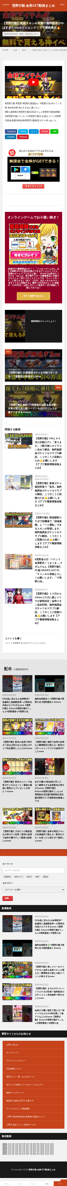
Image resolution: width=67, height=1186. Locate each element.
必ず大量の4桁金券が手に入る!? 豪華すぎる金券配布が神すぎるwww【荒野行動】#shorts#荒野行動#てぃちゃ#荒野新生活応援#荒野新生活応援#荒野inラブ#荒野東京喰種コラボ (49, 791)
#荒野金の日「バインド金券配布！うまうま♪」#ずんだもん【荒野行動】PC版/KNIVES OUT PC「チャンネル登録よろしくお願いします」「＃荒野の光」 (48, 570)
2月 (13, 1144)
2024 (4, 1148)
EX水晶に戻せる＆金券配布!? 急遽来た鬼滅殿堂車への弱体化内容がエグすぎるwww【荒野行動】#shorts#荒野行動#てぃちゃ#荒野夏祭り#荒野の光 (17, 705)
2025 (4, 1146)
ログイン (30, 643)
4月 (20, 1144)
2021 (4, 1154)
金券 (15, 50)
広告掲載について (14, 1069)
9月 (38, 1146)
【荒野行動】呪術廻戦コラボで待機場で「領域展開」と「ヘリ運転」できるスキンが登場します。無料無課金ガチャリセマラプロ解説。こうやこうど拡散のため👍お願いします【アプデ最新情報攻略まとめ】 (48, 532)
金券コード (19, 877)
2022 (4, 1152)
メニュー (33, 1184)
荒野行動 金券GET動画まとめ (33, 5)
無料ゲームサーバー (15, 1093)
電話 (46, 1184)
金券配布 (7, 877)
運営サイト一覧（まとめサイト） (21, 1077)
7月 (31, 1144)
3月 (16, 1144)
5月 (23, 1144)
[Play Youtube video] (33, 82)
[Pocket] (44, 131)
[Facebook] (11, 131)
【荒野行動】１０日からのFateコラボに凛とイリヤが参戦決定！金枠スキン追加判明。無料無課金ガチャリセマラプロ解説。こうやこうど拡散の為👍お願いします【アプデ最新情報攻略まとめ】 (48, 608)
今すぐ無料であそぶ (33, 296)
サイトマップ (12, 1053)
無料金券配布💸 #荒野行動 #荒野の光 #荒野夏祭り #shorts (49, 700)
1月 (9, 1144)
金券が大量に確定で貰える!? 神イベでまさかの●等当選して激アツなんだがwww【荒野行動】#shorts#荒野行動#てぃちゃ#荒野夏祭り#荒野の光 (49, 1016)
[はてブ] (34, 131)
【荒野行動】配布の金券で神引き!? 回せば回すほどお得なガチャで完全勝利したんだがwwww (17, 745)
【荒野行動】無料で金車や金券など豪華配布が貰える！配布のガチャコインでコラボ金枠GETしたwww (49, 747)
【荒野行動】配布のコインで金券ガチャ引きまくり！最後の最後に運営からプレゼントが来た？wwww (17, 787)
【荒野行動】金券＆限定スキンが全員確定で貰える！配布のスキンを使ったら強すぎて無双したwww (49, 836)
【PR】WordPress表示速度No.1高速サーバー (26, 1117)
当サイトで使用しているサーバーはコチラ (24, 1085)
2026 (4, 1144)
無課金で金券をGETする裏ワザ (20, 1101)
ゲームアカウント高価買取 (18, 1109)
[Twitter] (23, 131)
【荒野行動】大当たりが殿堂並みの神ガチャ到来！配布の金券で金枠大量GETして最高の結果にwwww (17, 836)
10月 (42, 1146)
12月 (52, 1146)
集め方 (29, 877)
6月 (27, 1144)
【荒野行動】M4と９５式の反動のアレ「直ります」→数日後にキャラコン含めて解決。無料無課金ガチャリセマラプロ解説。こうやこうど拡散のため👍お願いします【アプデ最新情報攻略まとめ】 (48, 453)
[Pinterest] (23, 137)
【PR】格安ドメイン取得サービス (21, 1125)
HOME (5, 50)
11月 (47, 1146)
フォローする (44, 325)
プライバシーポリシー (16, 1061)
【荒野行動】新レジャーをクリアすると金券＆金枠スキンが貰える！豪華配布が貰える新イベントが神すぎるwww (49, 972)
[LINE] (54, 131)
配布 (21, 34)
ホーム (6, 1184)
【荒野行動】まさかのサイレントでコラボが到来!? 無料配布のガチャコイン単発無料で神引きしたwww (49, 993)
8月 (34, 1144)
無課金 (45, 877)
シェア (20, 1184)
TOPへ (60, 1184)
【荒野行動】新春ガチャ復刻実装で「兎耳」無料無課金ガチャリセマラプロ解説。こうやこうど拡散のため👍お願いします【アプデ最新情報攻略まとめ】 (48, 494)
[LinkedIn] (10, 137)
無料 (37, 877)
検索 (7, 898)
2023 (4, 1150)
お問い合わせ (12, 1045)
